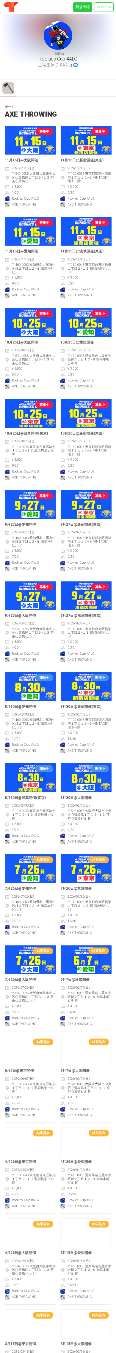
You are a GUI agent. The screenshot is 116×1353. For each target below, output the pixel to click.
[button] (75, 65)
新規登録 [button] (83, 7)
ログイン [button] (104, 7)
